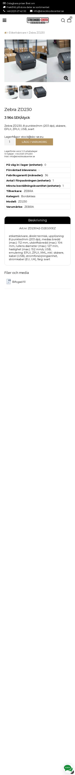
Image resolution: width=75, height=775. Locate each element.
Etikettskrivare (18, 32)
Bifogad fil (18, 281)
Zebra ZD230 (37, 32)
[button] (69, 20)
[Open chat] (68, 768)
